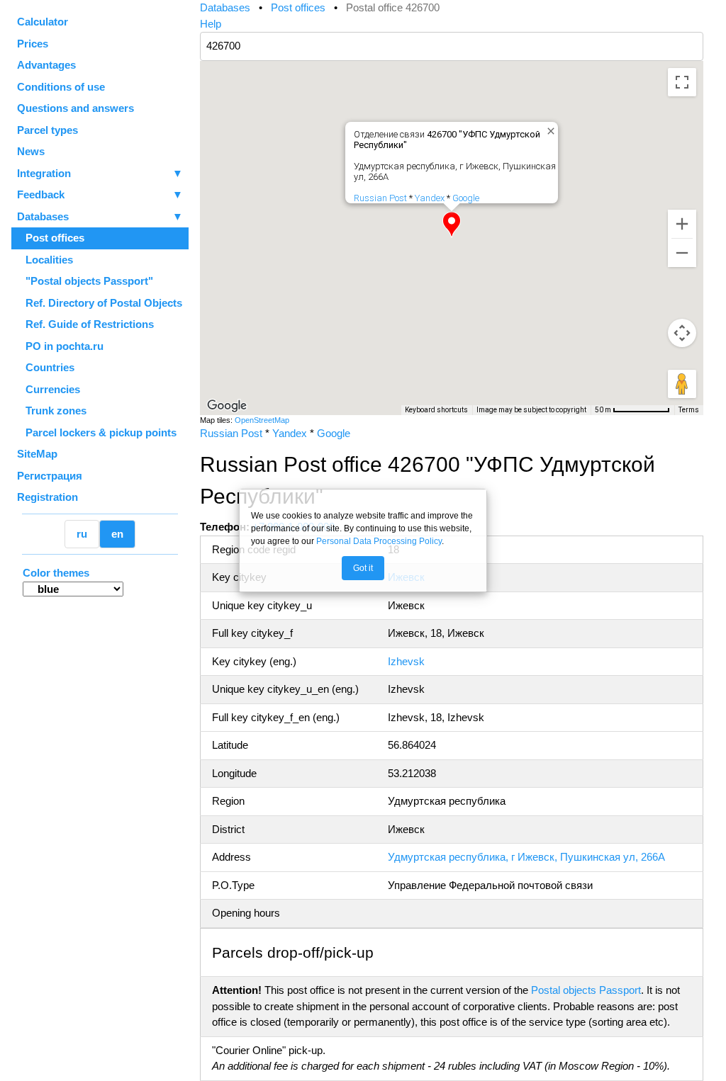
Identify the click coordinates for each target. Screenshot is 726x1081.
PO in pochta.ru (60, 346)
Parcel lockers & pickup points (97, 432)
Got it (363, 568)
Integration (100, 173)
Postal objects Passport (586, 990)
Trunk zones (51, 410)
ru (82, 534)
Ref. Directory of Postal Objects (99, 303)
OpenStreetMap (262, 420)
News (31, 151)
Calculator (42, 22)
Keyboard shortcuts (436, 410)
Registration (47, 497)
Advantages (46, 65)
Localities (45, 260)
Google (465, 198)
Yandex (430, 198)
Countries (45, 367)
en (117, 534)
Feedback (100, 194)
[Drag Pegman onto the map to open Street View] (682, 384)
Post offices (50, 238)
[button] (451, 224)
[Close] (548, 128)
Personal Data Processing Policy (379, 541)
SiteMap (37, 454)
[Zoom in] (682, 224)
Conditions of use (61, 87)
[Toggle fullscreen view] (682, 82)
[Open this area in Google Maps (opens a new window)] (226, 406)
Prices (32, 44)
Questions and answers (75, 108)
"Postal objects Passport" (85, 281)
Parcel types (47, 130)
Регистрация (49, 476)
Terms (688, 410)
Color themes (56, 573)
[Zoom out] (682, 253)
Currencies (48, 389)
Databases (43, 216)
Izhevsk (406, 661)
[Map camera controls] (682, 333)
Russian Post (380, 198)
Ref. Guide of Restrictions (85, 324)
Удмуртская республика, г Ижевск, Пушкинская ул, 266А (526, 857)
